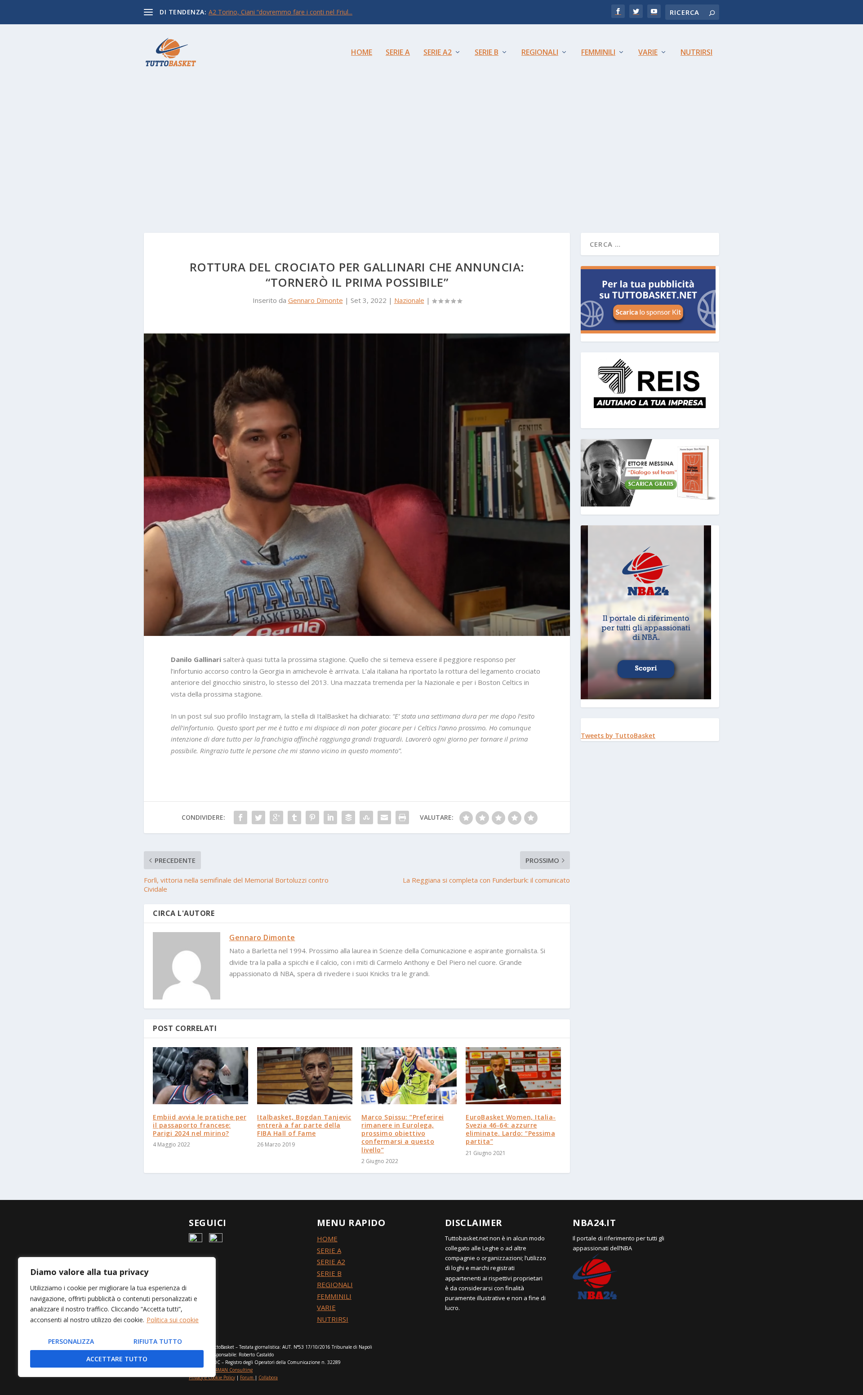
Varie (648, 53)
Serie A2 (437, 53)
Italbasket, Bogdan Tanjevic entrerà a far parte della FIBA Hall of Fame (304, 1125)
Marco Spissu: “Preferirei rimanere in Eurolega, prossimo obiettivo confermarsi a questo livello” (402, 1133)
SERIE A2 (331, 1261)
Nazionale (409, 300)
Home (361, 53)
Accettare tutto (116, 1359)
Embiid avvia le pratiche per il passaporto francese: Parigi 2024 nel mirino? (199, 1125)
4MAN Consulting (234, 1370)
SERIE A (329, 1250)
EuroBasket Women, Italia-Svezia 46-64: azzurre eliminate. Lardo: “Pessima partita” (511, 1129)
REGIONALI (335, 1284)
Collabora (268, 1377)
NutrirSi (696, 53)
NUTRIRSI (332, 1319)
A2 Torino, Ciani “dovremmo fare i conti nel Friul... (280, 12)
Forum (247, 1377)
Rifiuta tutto (157, 1341)
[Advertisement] (431, 147)
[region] (117, 1317)
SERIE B (329, 1273)
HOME (327, 1238)
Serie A (398, 53)
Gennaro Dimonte (315, 300)
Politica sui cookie (173, 1319)
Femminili (598, 53)
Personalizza (71, 1341)
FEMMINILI (334, 1296)
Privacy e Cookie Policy (212, 1377)
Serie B (486, 53)
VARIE (326, 1307)
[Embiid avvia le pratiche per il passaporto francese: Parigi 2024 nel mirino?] (200, 1075)
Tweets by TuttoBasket (618, 735)
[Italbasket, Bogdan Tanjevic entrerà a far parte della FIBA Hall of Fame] (304, 1075)
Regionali (539, 53)
